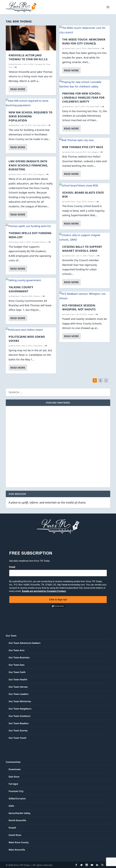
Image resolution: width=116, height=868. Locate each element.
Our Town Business (19, 657)
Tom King (14, 242)
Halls (11, 805)
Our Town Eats (16, 664)
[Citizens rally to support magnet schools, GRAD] (84, 237)
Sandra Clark (16, 174)
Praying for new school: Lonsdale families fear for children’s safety (83, 97)
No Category (39, 174)
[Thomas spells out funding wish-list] (31, 226)
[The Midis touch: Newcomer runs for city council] (84, 30)
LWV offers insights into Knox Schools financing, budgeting (28, 165)
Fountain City (16, 791)
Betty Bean (15, 125)
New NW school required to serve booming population (30, 116)
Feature (43, 242)
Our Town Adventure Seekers (24, 643)
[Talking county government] (31, 280)
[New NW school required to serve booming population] (31, 103)
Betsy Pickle (15, 345)
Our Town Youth (39, 125)
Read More (17, 89)
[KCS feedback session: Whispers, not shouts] (84, 296)
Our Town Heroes (18, 686)
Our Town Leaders (18, 694)
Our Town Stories (18, 730)
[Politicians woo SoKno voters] (31, 329)
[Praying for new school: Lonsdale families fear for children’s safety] (84, 84)
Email (12, 567)
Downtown (15, 769)
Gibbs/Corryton (17, 798)
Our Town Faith (17, 672)
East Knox (14, 776)
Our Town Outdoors (19, 716)
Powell (90, 314)
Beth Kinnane (16, 64)
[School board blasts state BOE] (84, 185)
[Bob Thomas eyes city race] (84, 140)
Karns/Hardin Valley (19, 813)
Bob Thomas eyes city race (82, 147)
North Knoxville (17, 820)
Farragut (38, 64)
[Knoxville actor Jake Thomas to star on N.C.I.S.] (31, 38)
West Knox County (19, 842)
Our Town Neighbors (20, 708)
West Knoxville (93, 48)
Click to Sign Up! (58, 599)
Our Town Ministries (20, 701)
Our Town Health (18, 679)
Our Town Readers (19, 723)
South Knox (37, 345)
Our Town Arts (16, 650)
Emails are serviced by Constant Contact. (44, 591)
